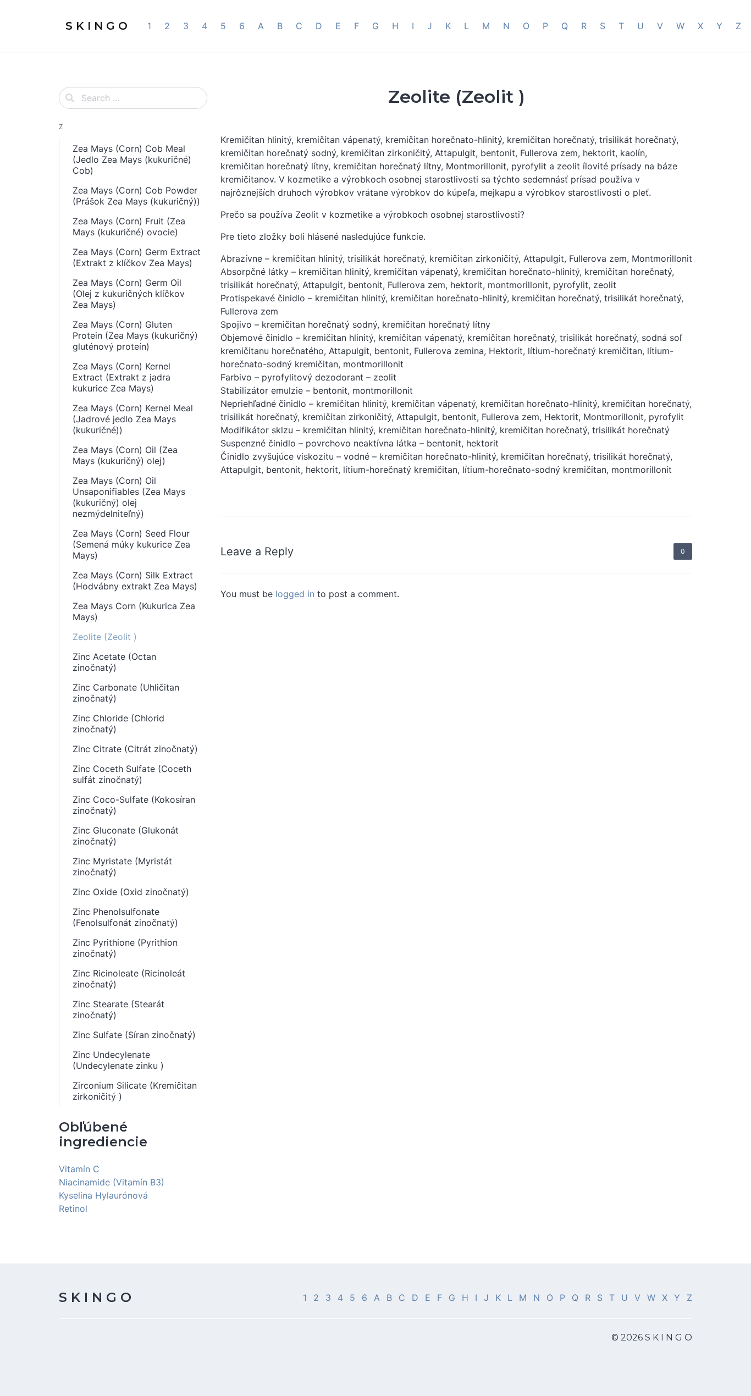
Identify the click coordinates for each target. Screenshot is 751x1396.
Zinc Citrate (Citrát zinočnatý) (135, 748)
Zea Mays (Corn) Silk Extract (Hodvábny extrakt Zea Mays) (135, 581)
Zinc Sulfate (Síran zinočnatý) (134, 1034)
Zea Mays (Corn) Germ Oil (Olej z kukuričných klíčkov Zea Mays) (129, 293)
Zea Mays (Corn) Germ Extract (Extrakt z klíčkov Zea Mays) (137, 257)
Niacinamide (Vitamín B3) (111, 1182)
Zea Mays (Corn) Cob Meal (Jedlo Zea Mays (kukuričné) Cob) (132, 159)
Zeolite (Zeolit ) (105, 636)
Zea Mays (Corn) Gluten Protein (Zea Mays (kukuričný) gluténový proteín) (135, 335)
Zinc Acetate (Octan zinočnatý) (114, 662)
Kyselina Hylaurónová (103, 1195)
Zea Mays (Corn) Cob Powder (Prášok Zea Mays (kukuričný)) (136, 196)
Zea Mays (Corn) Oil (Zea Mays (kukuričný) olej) (125, 455)
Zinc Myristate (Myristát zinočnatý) (122, 867)
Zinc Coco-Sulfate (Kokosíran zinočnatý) (134, 805)
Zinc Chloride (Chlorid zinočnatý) (118, 724)
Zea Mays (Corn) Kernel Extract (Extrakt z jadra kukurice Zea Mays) (121, 377)
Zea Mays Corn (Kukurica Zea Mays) (134, 611)
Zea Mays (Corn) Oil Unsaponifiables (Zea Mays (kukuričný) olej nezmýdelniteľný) (129, 497)
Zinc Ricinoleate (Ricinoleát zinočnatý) (129, 979)
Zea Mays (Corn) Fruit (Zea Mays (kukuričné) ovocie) (129, 227)
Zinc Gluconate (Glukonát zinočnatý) (126, 836)
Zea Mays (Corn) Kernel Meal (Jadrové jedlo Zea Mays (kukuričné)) (133, 418)
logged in (294, 593)
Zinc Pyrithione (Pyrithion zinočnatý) (125, 948)
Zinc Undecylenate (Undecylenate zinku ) (118, 1060)
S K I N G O (95, 1297)
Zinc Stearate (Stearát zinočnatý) (118, 1009)
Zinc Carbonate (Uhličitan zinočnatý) (126, 693)
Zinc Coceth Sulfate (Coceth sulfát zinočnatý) (132, 774)
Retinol (73, 1208)
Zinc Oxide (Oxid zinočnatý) (131, 891)
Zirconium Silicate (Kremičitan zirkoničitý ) (135, 1091)
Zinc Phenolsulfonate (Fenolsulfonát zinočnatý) (125, 917)
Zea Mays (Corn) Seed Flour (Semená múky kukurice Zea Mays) (131, 544)
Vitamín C (79, 1168)
